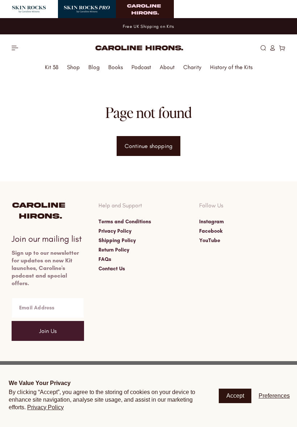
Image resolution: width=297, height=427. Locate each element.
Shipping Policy (117, 240)
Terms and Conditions (125, 221)
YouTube (209, 240)
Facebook (210, 231)
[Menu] (15, 48)
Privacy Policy (115, 231)
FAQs (105, 259)
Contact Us (112, 268)
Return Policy (114, 250)
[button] (263, 48)
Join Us (48, 330)
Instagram (211, 221)
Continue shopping (148, 146)
